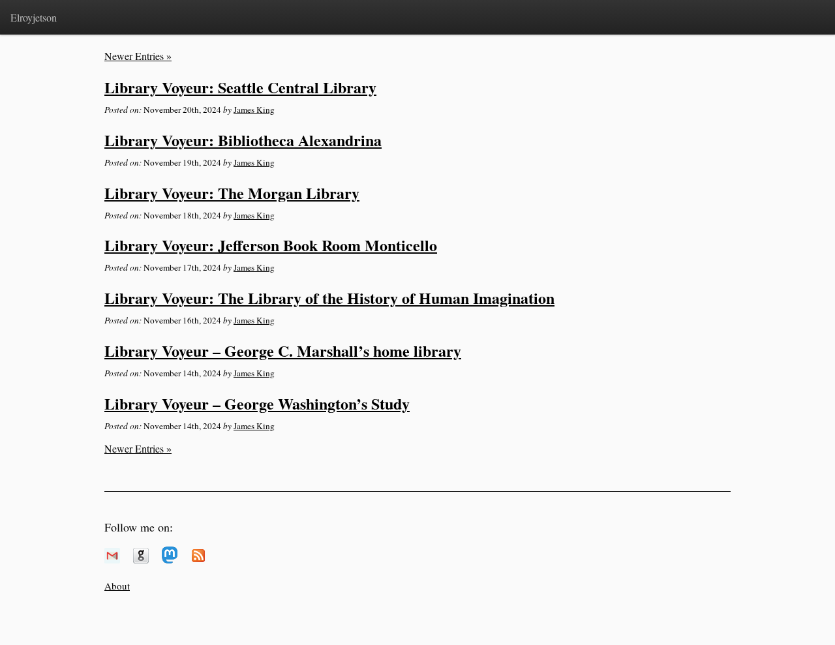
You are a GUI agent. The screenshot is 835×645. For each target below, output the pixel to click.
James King (254, 109)
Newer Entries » (138, 56)
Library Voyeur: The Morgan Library (231, 192)
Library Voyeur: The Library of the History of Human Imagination (329, 297)
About (117, 585)
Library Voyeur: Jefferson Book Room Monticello (270, 244)
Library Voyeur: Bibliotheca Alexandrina (243, 139)
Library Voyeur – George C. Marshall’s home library (282, 350)
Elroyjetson (33, 17)
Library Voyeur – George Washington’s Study (257, 403)
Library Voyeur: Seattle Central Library (240, 87)
